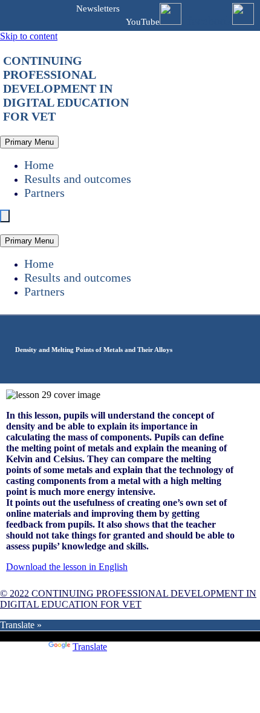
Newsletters (98, 8)
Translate (90, 647)
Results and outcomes (77, 178)
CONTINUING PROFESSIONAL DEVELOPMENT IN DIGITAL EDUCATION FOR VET (66, 88)
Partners (44, 192)
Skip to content (28, 36)
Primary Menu (29, 142)
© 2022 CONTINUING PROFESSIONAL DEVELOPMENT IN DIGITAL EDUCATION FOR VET (128, 598)
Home (39, 164)
